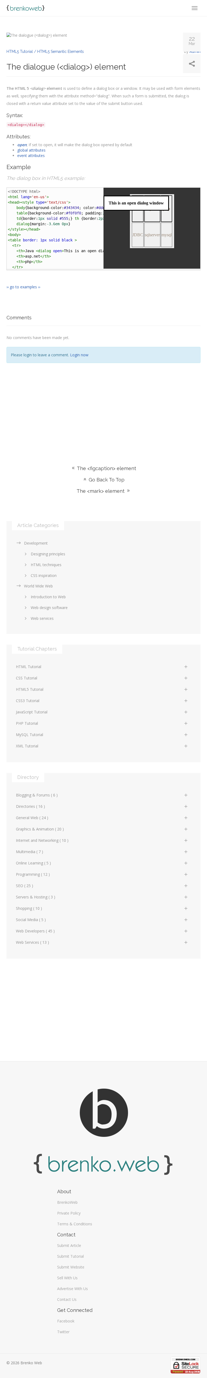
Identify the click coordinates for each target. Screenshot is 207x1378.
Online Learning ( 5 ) (33, 863)
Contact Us (67, 1299)
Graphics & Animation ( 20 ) (40, 829)
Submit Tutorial (70, 1256)
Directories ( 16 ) (30, 806)
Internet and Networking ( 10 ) (42, 840)
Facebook (65, 1321)
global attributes (31, 150)
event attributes (31, 155)
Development (36, 543)
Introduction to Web (48, 596)
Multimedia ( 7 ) (29, 851)
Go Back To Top (106, 480)
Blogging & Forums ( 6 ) (37, 795)
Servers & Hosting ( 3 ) (35, 897)
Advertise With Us (72, 1288)
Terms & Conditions (74, 1223)
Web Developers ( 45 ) (35, 931)
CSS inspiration (44, 575)
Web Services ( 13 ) (32, 942)
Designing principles (48, 553)
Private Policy (69, 1213)
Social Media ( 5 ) (31, 919)
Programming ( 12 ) (33, 874)
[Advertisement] (103, 406)
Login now (79, 354)
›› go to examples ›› (23, 286)
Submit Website (70, 1267)
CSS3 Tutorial (27, 700)
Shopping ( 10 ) (29, 908)
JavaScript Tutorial (31, 711)
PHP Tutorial (27, 723)
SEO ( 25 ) (24, 885)
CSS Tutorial (26, 678)
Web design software (49, 607)
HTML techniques (46, 564)
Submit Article (69, 1245)
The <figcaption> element (106, 468)
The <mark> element (101, 491)
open (22, 144)
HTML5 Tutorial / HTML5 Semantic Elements (45, 51)
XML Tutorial (27, 745)
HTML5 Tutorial (29, 689)
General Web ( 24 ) (32, 817)
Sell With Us (67, 1277)
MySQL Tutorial (29, 734)
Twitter (63, 1331)
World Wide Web (38, 586)
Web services (42, 618)
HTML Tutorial (28, 666)
